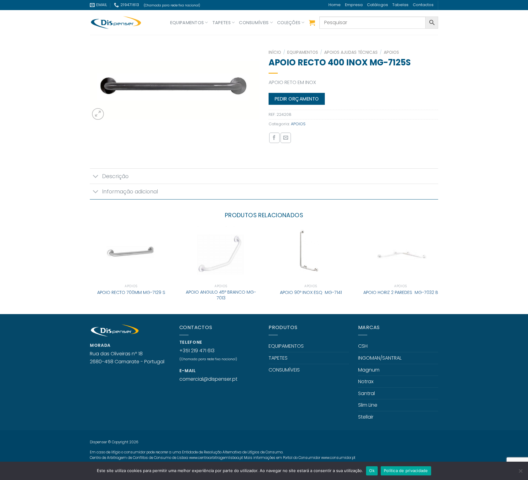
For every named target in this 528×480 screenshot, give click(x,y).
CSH (363, 346)
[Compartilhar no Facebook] (274, 138)
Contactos (423, 4)
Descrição (115, 176)
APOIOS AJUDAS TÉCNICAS (351, 52)
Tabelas (400, 4)
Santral (366, 393)
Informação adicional (130, 191)
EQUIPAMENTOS (187, 23)
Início (275, 52)
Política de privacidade (406, 470)
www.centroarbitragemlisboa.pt (216, 457)
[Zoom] (98, 114)
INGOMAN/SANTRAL (380, 357)
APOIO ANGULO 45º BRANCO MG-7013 (221, 295)
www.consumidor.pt (338, 457)
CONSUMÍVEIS (254, 23)
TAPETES (221, 23)
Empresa (354, 4)
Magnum (369, 369)
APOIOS (391, 52)
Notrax (365, 381)
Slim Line (367, 405)
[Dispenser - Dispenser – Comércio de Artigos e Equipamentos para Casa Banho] (120, 22)
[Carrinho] (312, 22)
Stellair (365, 416)
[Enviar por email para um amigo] (285, 138)
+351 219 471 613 (197, 350)
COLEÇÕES (288, 23)
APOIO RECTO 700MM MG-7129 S (131, 292)
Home (334, 4)
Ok (372, 470)
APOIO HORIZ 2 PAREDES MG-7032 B (400, 292)
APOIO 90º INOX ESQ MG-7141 (311, 292)
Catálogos (377, 4)
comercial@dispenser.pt (208, 379)
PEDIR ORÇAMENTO (297, 99)
